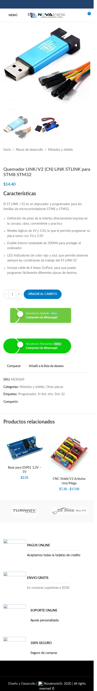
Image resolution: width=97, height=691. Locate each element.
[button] (40, 444)
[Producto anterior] (6, 159)
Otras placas (54, 387)
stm (50, 394)
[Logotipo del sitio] (47, 15)
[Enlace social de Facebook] (38, 4)
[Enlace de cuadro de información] (41, 550)
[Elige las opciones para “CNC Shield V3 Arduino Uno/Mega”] (84, 444)
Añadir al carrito (42, 294)
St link (42, 394)
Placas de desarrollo (29, 149)
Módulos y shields (60, 149)
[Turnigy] (24, 511)
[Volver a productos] (11, 159)
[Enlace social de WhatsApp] (55, 4)
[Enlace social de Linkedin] (50, 4)
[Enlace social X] (44, 4)
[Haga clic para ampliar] (12, 105)
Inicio (7, 149)
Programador (27, 394)
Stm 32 (60, 394)
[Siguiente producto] (17, 159)
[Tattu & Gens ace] (69, 511)
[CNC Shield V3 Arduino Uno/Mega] (69, 452)
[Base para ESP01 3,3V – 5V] (24, 446)
